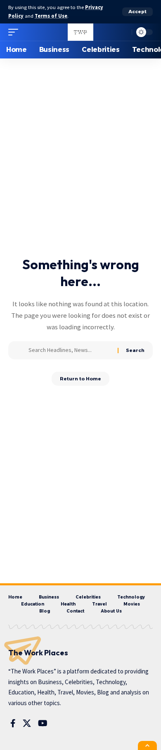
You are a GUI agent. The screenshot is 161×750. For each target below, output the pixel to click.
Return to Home (80, 379)
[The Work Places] (80, 32)
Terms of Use (51, 16)
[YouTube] (43, 723)
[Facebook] (13, 723)
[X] (27, 723)
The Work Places (38, 652)
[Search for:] (70, 350)
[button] (137, 11)
